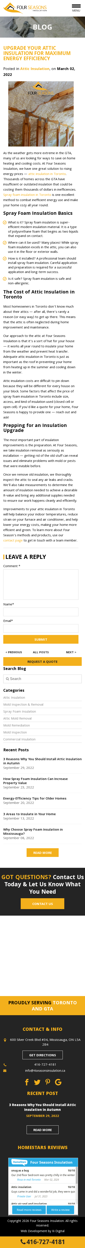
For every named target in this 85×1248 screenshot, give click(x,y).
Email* (8, 621)
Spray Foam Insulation (19, 712)
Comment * (11, 566)
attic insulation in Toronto (47, 174)
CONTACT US (42, 904)
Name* (8, 605)
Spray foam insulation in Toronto (27, 195)
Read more (42, 853)
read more (42, 1130)
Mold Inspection (15, 733)
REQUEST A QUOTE (42, 662)
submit (40, 640)
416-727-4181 (45, 1243)
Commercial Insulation (19, 740)
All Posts (41, 652)
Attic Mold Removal (17, 719)
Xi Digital (58, 1231)
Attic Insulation (34, 69)
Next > (71, 652)
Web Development (34, 1231)
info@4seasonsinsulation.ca (45, 1071)
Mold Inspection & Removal (23, 705)
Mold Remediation (16, 726)
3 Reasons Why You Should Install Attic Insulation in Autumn (42, 1108)
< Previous (13, 652)
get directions (42, 1055)
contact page (13, 540)
